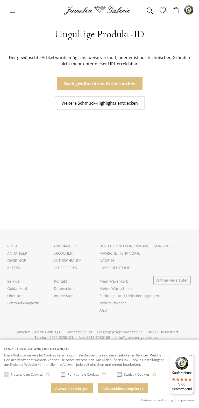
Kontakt (60, 281)
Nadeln (107, 260)
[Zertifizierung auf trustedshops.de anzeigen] (188, 10)
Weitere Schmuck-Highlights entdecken (99, 103)
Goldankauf (17, 288)
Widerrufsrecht (113, 302)
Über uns (15, 295)
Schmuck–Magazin (23, 302)
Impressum (64, 295)
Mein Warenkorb (114, 281)
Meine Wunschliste (116, 288)
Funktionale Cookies (83, 374)
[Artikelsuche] (151, 10)
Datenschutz (65, 288)
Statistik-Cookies (137, 374)
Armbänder (64, 246)
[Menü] (191, 357)
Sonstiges (164, 246)
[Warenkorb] (177, 10)
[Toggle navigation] (13, 11)
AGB (103, 310)
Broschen (63, 253)
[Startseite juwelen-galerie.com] (99, 10)
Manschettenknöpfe (120, 253)
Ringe (12, 246)
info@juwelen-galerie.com (138, 337)
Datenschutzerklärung (157, 400)
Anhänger (17, 253)
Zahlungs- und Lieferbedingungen (129, 295)
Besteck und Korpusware (124, 246)
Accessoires (65, 267)
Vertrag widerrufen (172, 280)
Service (13, 281)
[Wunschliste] (164, 10)
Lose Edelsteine (115, 267)
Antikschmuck (67, 260)
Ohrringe (16, 260)
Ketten (14, 267)
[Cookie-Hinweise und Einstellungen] (47, 374)
